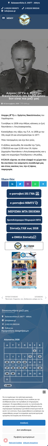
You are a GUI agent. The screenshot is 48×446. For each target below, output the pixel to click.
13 (25, 362)
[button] (44, 392)
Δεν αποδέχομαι (24, 430)
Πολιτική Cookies (15, 443)
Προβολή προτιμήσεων (24, 437)
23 (40, 368)
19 (19, 368)
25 (13, 373)
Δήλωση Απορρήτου (30, 443)
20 (25, 368)
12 (19, 362)
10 (7, 362)
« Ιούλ (7, 385)
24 (7, 373)
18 (13, 368)
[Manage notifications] (6, 440)
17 (7, 368)
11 (13, 362)
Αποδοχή (24, 423)
